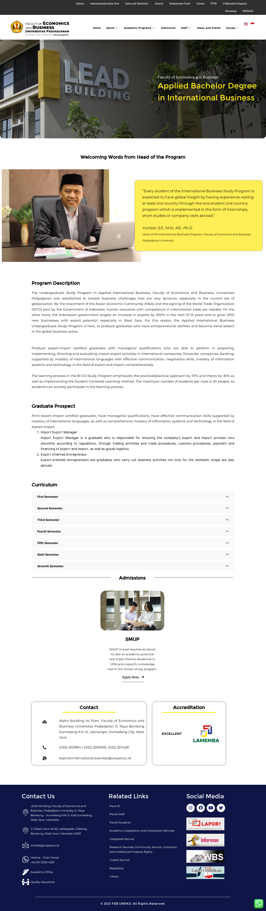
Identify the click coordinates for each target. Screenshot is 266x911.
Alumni (159, 3)
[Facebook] (44, 721)
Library (80, 3)
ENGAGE (248, 11)
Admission (168, 27)
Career (200, 3)
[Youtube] (211, 808)
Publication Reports (235, 3)
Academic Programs (137, 27)
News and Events (209, 27)
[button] (133, 497)
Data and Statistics (136, 3)
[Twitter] (221, 808)
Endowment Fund (180, 3)
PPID (214, 3)
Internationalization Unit (104, 3)
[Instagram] (190, 808)
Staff (184, 27)
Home (97, 27)
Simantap (231, 11)
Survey (230, 27)
